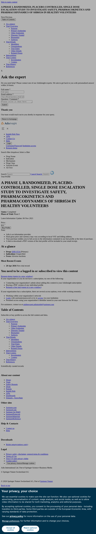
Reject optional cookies (30, 529)
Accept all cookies (10, 529)
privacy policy (16, 516)
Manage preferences (11, 521)
